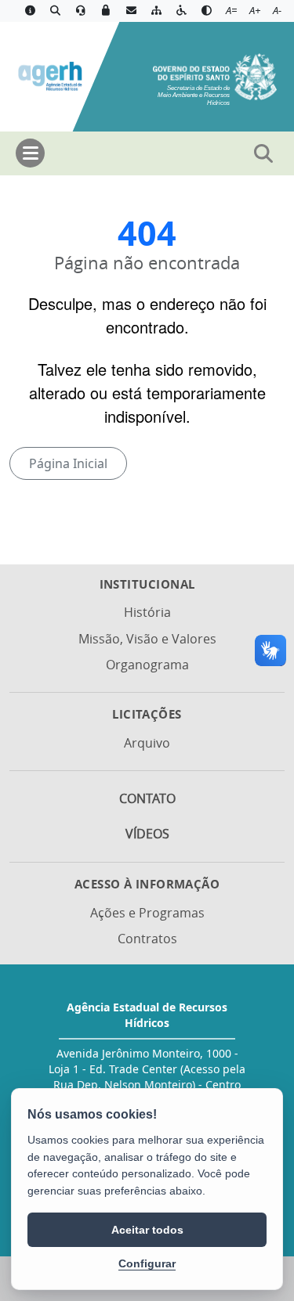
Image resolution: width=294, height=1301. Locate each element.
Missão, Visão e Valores (147, 638)
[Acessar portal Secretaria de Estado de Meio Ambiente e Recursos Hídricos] (215, 75)
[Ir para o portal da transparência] (55, 11)
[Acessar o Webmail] (131, 11)
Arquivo (147, 742)
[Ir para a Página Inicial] (49, 75)
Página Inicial (68, 463)
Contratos (147, 938)
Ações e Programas (147, 912)
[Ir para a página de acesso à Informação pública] (30, 11)
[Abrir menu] (30, 153)
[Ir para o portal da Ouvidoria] (80, 11)
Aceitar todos (147, 1230)
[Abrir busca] (263, 153)
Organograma (147, 664)
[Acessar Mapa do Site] (156, 11)
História (147, 612)
